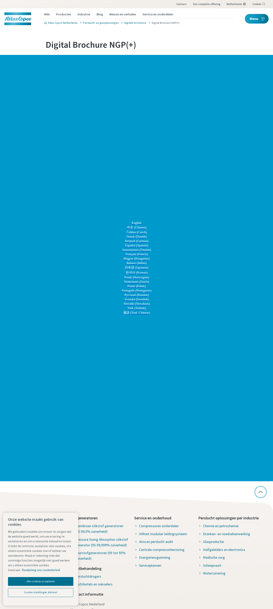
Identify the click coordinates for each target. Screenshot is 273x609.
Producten (63, 14)
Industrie (84, 14)
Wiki (47, 14)
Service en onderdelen (157, 14)
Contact (181, 4)
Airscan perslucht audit (156, 541)
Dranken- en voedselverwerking (226, 534)
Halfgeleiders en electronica (224, 549)
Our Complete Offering (206, 4)
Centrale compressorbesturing (161, 549)
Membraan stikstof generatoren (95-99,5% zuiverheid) (99, 529)
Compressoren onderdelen (159, 526)
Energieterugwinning (154, 557)
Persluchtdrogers (88, 576)
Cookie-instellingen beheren (41, 592)
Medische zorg (214, 557)
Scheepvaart (212, 565)
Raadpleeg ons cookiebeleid (41, 570)
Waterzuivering (214, 573)
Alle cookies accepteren (41, 581)
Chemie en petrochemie (220, 526)
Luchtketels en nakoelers (94, 584)
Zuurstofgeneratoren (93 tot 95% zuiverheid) (100, 556)
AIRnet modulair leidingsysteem (163, 534)
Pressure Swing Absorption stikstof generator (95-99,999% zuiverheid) (101, 542)
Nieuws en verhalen (122, 14)
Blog (100, 14)
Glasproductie (213, 541)
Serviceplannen (150, 565)
